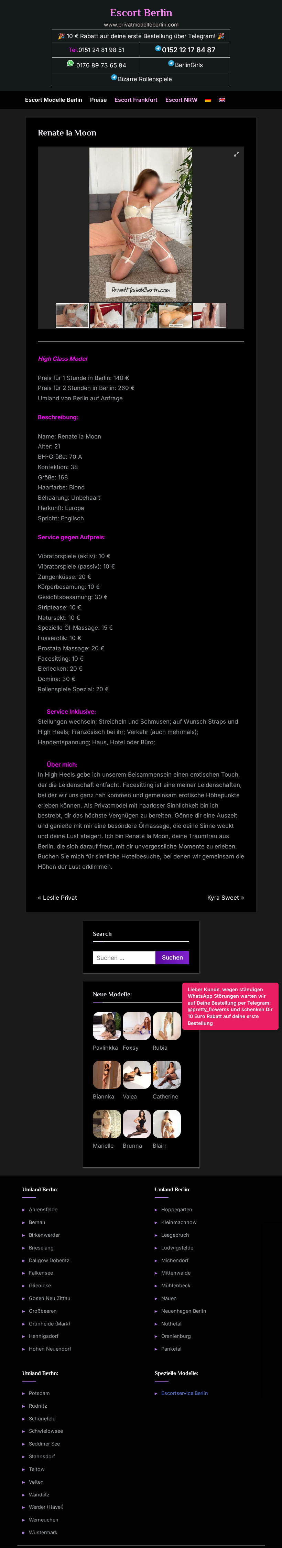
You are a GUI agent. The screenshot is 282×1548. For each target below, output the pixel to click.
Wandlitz (39, 1494)
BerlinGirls (189, 65)
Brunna (132, 1145)
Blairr (159, 1145)
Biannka (103, 1096)
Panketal (171, 1349)
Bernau (37, 1222)
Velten (36, 1482)
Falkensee (41, 1273)
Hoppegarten (176, 1209)
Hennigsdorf (43, 1336)
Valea (130, 1096)
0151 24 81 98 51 (101, 49)
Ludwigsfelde (177, 1248)
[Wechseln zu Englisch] (222, 100)
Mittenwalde (176, 1273)
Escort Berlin (141, 13)
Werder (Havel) (46, 1507)
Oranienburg (176, 1336)
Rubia (160, 1047)
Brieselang (41, 1248)
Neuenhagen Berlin (183, 1311)
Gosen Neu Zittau (49, 1298)
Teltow (37, 1469)
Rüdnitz (38, 1406)
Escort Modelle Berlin (53, 99)
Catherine (165, 1096)
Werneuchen (43, 1520)
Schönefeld (42, 1418)
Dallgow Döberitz (49, 1260)
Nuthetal (171, 1324)
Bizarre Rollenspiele (145, 79)
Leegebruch (175, 1235)
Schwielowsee (46, 1431)
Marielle (103, 1145)
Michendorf (174, 1260)
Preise (98, 99)
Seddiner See (44, 1444)
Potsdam (39, 1393)
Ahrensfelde (43, 1209)
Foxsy (131, 1047)
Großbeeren (43, 1311)
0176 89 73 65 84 (100, 65)
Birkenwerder (44, 1235)
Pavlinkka (105, 1047)
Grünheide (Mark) (49, 1324)
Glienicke (40, 1285)
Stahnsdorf (42, 1456)
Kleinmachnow (179, 1222)
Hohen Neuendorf (50, 1349)
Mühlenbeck (176, 1285)
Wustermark (43, 1532)
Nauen (169, 1298)
